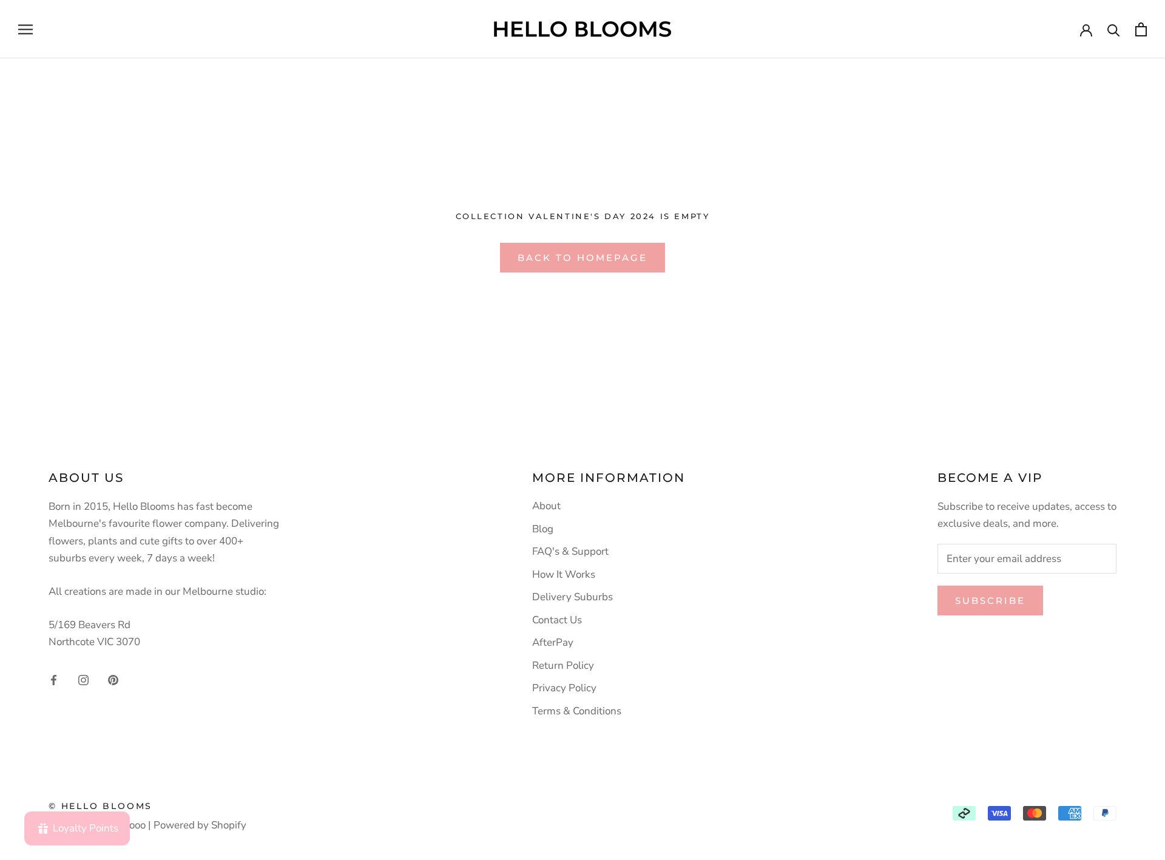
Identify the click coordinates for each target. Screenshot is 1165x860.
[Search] (1113, 29)
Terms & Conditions (576, 711)
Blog (542, 529)
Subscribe (990, 600)
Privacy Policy (564, 688)
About (546, 506)
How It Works (563, 574)
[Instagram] (83, 679)
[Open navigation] (25, 29)
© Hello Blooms (100, 806)
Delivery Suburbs (572, 597)
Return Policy (563, 665)
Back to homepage (582, 257)
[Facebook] (54, 679)
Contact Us (557, 620)
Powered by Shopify (200, 825)
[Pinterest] (113, 679)
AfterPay (552, 642)
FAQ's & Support (570, 551)
